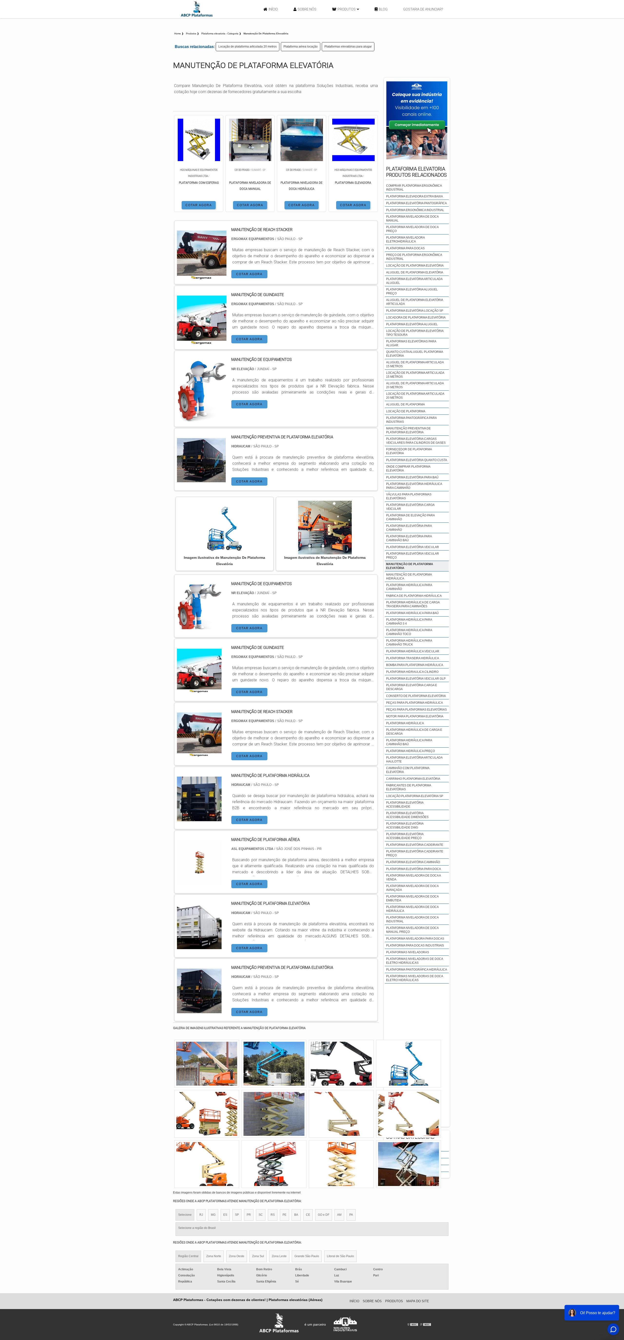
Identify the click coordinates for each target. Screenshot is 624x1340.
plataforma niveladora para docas (415, 938)
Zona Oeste (236, 1256)
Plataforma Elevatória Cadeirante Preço (414, 853)
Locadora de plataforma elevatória (416, 317)
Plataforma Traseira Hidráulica (412, 658)
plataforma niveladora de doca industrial (412, 919)
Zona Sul (258, 1256)
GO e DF (323, 1214)
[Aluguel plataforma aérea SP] (206, 1164)
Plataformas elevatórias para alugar (348, 46)
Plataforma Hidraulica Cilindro (412, 672)
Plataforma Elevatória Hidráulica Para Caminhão (414, 486)
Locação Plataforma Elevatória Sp (414, 796)
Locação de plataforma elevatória (415, 265)
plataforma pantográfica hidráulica (416, 969)
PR (249, 1214)
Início (273, 9)
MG (213, 1214)
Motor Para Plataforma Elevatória (414, 716)
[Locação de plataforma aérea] (206, 1064)
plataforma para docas (405, 248)
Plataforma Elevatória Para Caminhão (409, 527)
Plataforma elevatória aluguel (412, 324)
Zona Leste (279, 1256)
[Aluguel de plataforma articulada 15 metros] (408, 1064)
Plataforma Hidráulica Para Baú (412, 613)
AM (339, 1214)
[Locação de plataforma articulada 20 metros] (408, 1114)
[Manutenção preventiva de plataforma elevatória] (199, 1010)
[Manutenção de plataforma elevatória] (199, 946)
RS (273, 1214)
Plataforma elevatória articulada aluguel (414, 281)
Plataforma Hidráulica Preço (410, 751)
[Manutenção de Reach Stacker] (199, 754)
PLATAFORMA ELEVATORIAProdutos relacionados (416, 172)
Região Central (188, 1256)
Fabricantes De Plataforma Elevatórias (408, 787)
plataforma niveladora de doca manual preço (412, 930)
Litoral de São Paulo (340, 1256)
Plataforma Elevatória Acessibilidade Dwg (404, 825)
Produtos (347, 9)
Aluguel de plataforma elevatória (414, 272)
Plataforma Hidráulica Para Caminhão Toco (409, 632)
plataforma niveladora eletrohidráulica (405, 239)
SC (261, 1214)
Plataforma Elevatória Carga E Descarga (411, 687)
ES (225, 1214)
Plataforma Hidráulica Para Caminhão (409, 587)
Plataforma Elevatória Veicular (412, 547)
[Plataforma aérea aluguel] (408, 1164)
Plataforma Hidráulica (405, 723)
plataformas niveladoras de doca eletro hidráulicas (414, 960)
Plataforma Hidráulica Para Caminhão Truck (409, 642)
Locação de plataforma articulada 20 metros (247, 46)
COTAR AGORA (198, 205)
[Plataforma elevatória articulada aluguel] (274, 1164)
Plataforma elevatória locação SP (414, 310)
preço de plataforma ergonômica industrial (414, 256)
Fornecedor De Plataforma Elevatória (409, 451)
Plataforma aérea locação (300, 46)
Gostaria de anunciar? (423, 9)
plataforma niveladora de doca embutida (412, 898)
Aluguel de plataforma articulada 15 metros (415, 364)
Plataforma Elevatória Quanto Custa (416, 460)
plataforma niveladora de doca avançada (412, 888)
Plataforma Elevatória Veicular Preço (412, 555)
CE (308, 1214)
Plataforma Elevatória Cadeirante (414, 845)
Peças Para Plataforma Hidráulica (414, 702)
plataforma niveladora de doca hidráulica (412, 909)
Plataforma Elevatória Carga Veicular (410, 507)
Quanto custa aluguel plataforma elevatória (414, 353)
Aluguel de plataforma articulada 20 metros (415, 385)
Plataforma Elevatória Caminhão (413, 862)
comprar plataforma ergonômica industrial (414, 187)
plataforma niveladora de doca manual (412, 218)
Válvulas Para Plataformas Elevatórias (408, 496)
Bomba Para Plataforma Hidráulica (414, 665)
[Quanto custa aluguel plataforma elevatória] (341, 1114)
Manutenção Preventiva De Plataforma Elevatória (408, 430)
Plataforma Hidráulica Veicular (412, 651)
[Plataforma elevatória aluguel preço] (206, 1114)
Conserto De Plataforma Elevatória (416, 696)
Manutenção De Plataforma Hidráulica (409, 576)
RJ (201, 1214)
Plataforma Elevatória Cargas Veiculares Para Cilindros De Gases (416, 440)
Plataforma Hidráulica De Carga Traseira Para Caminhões (412, 604)
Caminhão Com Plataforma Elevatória (407, 770)
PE (284, 1214)
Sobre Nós (307, 9)
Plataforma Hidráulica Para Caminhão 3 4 (409, 621)
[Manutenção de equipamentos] (199, 626)
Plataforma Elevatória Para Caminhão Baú (409, 538)
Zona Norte (213, 1256)
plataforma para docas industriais (415, 945)
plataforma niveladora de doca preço (412, 229)
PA (351, 1214)
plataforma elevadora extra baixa (414, 196)
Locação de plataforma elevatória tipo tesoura (414, 333)
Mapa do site (417, 1301)
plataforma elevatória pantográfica (416, 203)
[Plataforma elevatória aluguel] (274, 1064)
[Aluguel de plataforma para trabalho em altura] (341, 1164)
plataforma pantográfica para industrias (411, 420)
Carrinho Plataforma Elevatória (413, 779)
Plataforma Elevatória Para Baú (412, 477)
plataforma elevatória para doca (413, 869)
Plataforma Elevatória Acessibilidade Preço (404, 836)
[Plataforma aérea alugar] (274, 1114)
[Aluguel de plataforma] (341, 1064)
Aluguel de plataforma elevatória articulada (414, 302)
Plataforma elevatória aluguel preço (412, 291)
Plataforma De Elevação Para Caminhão (410, 517)
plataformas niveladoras (407, 952)
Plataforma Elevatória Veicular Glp (416, 678)
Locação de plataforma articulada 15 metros (415, 374)
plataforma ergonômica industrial (415, 210)
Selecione (185, 1214)
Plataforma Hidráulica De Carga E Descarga (414, 731)
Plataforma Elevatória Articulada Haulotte (414, 759)
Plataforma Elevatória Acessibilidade (404, 804)
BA (296, 1214)
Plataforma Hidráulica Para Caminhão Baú (409, 742)
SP (237, 1214)
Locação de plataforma (405, 411)
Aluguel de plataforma (405, 404)
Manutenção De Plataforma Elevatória (409, 566)
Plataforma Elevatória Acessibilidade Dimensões (407, 815)
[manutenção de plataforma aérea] (199, 882)
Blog (383, 9)
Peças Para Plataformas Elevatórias (416, 709)
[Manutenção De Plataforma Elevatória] (224, 527)
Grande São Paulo (306, 1256)
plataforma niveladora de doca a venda (413, 877)
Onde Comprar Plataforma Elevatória (408, 468)
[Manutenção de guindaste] (199, 690)
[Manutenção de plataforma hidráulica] (199, 818)
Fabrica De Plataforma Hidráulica (414, 596)
